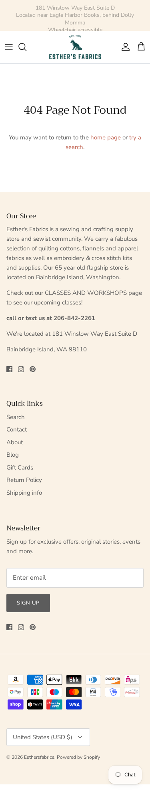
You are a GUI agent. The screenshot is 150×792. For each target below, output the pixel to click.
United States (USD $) (42, 737)
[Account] (123, 47)
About (14, 442)
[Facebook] (9, 369)
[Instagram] (21, 369)
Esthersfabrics (39, 757)
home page (105, 137)
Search (15, 417)
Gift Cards (19, 468)
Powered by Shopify (78, 757)
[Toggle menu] (9, 47)
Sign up (28, 603)
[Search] (26, 47)
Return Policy (24, 480)
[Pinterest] (33, 369)
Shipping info (24, 493)
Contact (16, 429)
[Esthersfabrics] (75, 47)
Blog (12, 455)
